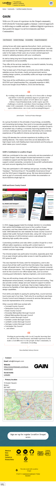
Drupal (25, 461)
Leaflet (37, 419)
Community (11, 9)
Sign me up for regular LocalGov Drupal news (28, 436)
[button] (28, 403)
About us (8, 450)
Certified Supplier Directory (24, 9)
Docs (6, 452)
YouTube (18, 454)
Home (4, 9)
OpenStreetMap (44, 419)
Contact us (8, 457)
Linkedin (7, 375)
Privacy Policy (9, 459)
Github (32, 454)
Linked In (25, 454)
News (7, 455)
